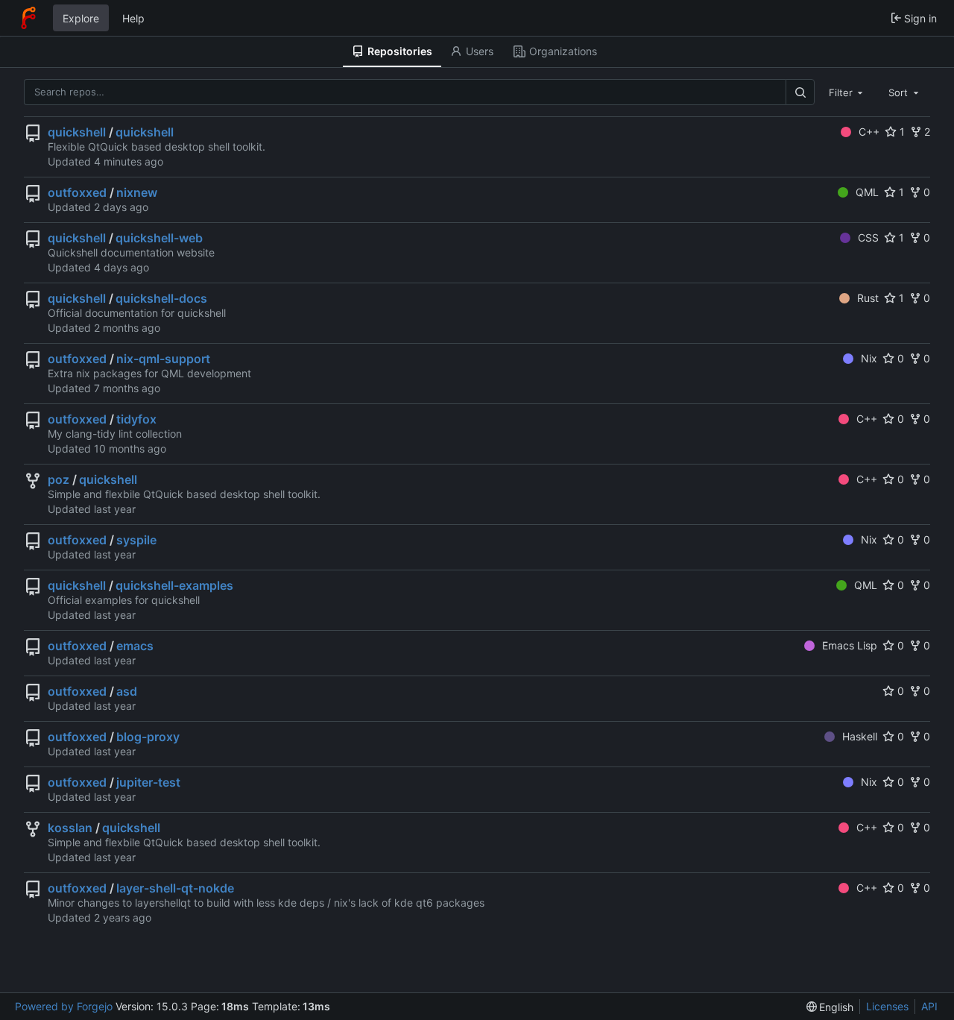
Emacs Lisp (849, 645)
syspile (136, 539)
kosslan (70, 827)
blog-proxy (148, 736)
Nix (869, 358)
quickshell (77, 132)
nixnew (136, 192)
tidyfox (136, 419)
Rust (868, 298)
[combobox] (847, 91)
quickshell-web (159, 237)
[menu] (830, 1007)
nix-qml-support (163, 358)
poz (58, 479)
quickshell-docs (161, 298)
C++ (869, 131)
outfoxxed (77, 192)
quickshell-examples (174, 585)
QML (867, 192)
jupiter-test (148, 782)
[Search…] (800, 92)
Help (133, 18)
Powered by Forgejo (64, 1006)
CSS (868, 237)
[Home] (28, 17)
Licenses (887, 1006)
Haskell (859, 736)
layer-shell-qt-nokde (175, 888)
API (929, 1006)
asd (126, 691)
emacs (135, 645)
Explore (81, 18)
